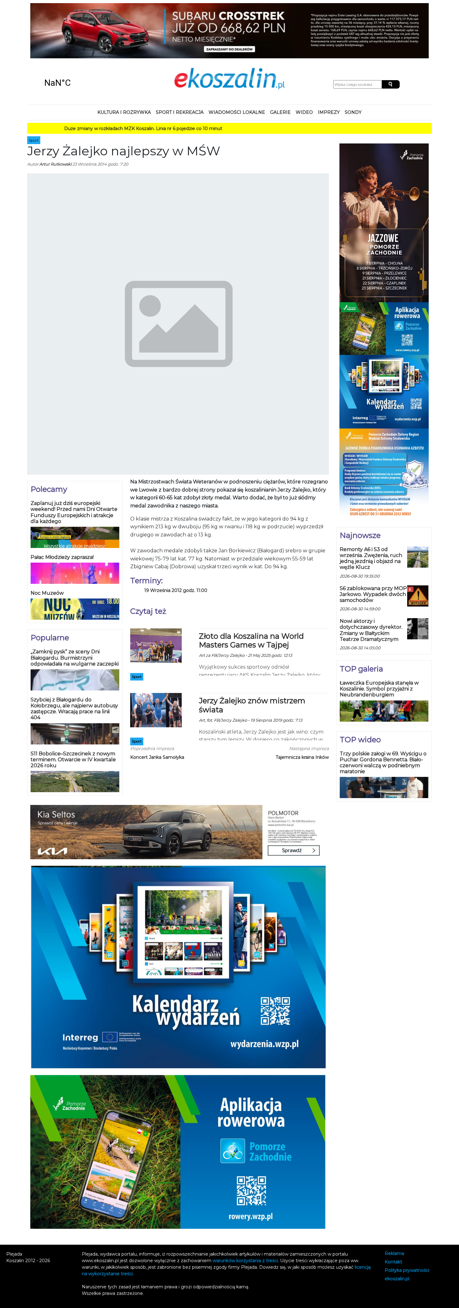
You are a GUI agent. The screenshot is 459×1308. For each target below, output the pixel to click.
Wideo (304, 63)
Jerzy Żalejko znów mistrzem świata (252, 656)
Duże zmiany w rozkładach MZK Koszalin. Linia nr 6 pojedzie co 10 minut (106, 80)
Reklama (394, 1205)
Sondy (353, 63)
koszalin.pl (397, 1230)
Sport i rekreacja (180, 63)
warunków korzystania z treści (245, 1212)
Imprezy (329, 63)
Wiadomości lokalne (237, 63)
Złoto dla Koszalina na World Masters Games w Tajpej (251, 592)
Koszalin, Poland (79, 34)
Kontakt (393, 1213)
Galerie (280, 63)
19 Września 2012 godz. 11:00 (175, 541)
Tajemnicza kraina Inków (302, 708)
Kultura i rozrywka (124, 63)
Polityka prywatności (407, 1221)
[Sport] (156, 596)
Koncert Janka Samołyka (157, 708)
